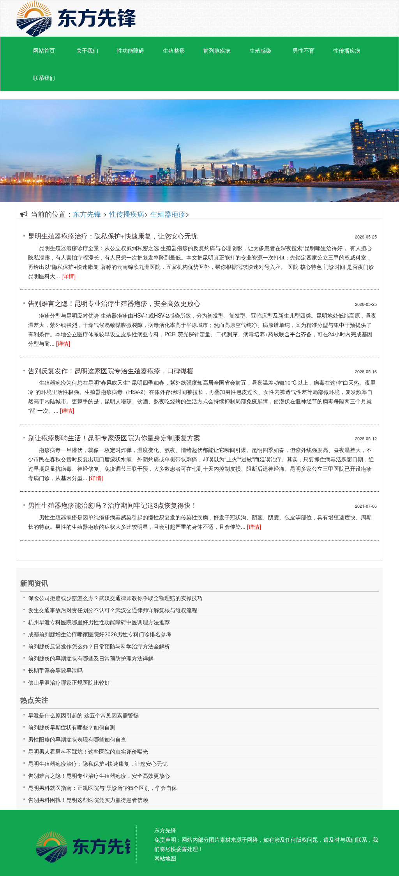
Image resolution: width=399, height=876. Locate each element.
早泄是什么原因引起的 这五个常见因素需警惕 (83, 715)
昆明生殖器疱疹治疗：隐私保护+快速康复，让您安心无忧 (98, 763)
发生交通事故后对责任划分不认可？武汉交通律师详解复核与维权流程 (112, 610)
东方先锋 (76, 18)
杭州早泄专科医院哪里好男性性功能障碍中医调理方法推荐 (99, 622)
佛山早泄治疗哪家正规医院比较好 (69, 682)
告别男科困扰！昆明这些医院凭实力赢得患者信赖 (88, 800)
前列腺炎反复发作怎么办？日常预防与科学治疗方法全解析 (99, 646)
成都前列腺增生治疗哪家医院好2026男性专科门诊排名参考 (99, 634)
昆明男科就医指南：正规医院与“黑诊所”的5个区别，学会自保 (102, 787)
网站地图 (165, 858)
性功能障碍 (130, 50)
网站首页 (44, 50)
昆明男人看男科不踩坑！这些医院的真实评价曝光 (88, 751)
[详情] (69, 276)
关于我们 (87, 50)
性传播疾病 (346, 50)
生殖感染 (260, 50)
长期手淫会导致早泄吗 (55, 670)
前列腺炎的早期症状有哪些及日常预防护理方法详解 (91, 658)
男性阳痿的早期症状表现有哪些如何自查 (77, 739)
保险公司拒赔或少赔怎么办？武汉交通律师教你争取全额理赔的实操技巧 (115, 598)
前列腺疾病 (217, 50)
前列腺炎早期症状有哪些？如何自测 (71, 727)
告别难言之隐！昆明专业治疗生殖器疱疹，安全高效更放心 (99, 775)
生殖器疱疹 (167, 213)
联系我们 (44, 77)
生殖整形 (174, 50)
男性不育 (303, 50)
